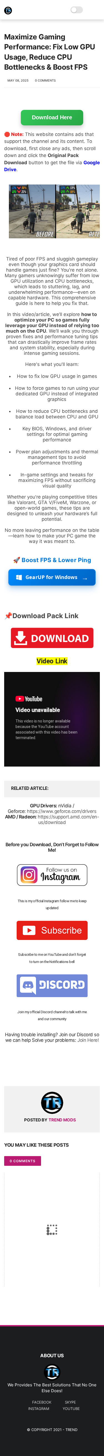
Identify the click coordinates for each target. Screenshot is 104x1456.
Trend (71, 1429)
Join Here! (88, 1040)
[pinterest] (42, 1073)
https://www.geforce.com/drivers (61, 811)
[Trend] (8, 13)
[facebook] (9, 1073)
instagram (38, 1408)
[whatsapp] (31, 1073)
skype (70, 1402)
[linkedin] (53, 1073)
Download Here (52, 117)
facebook (41, 1402)
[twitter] (20, 1073)
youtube (71, 1408)
